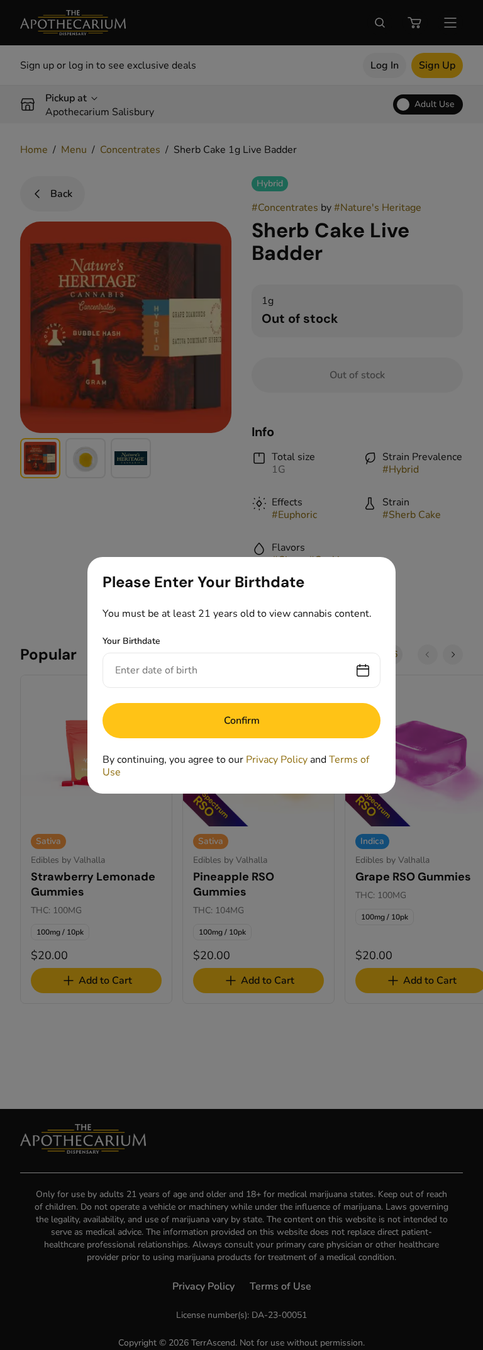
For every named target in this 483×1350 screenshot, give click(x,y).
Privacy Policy (277, 760)
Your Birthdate (131, 641)
